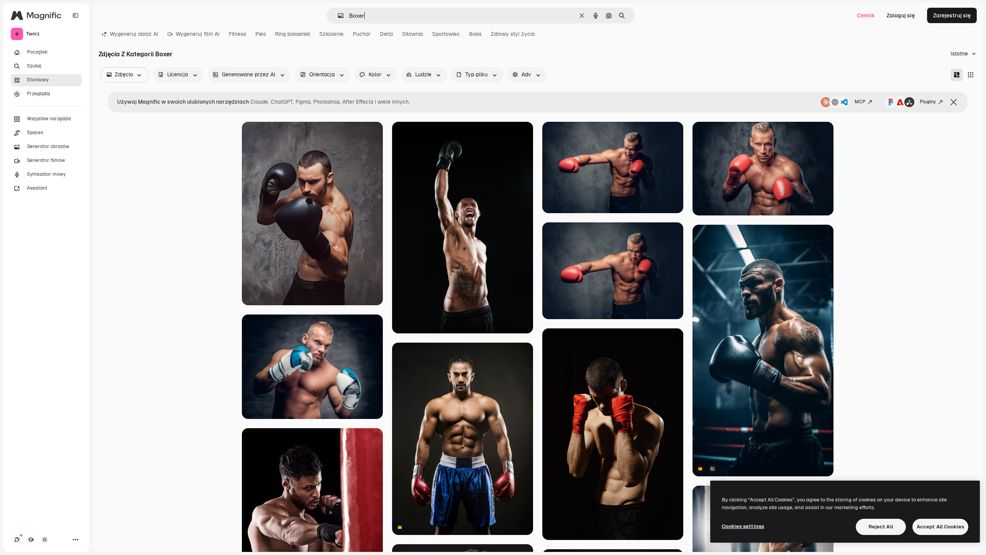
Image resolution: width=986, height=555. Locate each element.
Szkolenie (331, 33)
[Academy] (31, 539)
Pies (260, 33)
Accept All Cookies (940, 526)
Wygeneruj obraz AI (134, 33)
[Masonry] (957, 75)
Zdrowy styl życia (513, 33)
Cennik (866, 15)
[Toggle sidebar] (75, 15)
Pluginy (928, 102)
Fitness (237, 33)
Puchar (362, 33)
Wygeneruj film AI (198, 33)
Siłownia (412, 33)
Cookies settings (743, 526)
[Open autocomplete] (337, 15)
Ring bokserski (292, 33)
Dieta (386, 33)
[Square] (970, 75)
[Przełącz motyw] (45, 539)
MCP (860, 102)
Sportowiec (446, 33)
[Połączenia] (17, 539)
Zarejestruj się (952, 15)
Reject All (881, 526)
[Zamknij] (953, 102)
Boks (475, 33)
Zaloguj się (901, 15)
